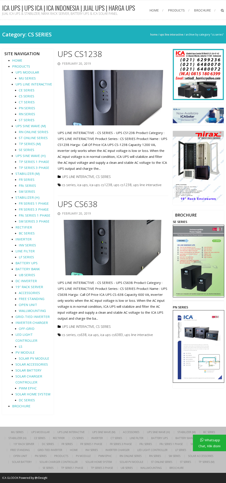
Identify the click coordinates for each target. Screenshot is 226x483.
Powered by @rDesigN (33, 478)
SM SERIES (27, 191)
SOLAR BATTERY (28, 370)
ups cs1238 (123, 185)
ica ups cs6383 (111, 334)
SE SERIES (26, 149)
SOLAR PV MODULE (34, 358)
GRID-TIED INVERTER (32, 316)
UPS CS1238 (80, 54)
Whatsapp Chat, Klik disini (209, 443)
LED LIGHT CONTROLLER (152, 450)
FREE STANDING (31, 298)
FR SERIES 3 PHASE (34, 209)
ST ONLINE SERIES (33, 138)
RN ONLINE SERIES (33, 132)
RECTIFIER (23, 227)
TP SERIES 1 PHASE (34, 161)
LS (20, 346)
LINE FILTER (25, 251)
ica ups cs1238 (100, 185)
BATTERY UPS (26, 263)
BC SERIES (27, 233)
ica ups (82, 185)
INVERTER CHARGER (31, 322)
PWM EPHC (28, 388)
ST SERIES (26, 120)
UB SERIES (27, 275)
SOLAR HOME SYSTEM (32, 394)
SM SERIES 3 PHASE (34, 221)
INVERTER (23, 239)
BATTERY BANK (27, 269)
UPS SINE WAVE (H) (30, 155)
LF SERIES (26, 257)
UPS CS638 (78, 204)
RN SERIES (27, 114)
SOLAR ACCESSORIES (31, 364)
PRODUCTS (176, 10)
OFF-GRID (26, 328)
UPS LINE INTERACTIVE (171, 34)
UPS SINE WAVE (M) (30, 126)
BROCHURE (202, 10)
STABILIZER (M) (27, 173)
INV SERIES (27, 245)
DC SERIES (27, 400)
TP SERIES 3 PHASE (34, 167)
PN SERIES (27, 108)
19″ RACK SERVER (29, 287)
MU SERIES (27, 78)
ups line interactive (147, 185)
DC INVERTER (26, 281)
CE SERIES (26, 90)
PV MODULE (25, 352)
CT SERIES (27, 102)
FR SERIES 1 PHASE (34, 203)
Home (154, 34)
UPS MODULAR (27, 72)
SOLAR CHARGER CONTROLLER (59, 462)
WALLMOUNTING (32, 310)
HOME (154, 10)
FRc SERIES (27, 185)
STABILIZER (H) (27, 197)
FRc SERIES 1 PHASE (34, 215)
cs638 (82, 334)
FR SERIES (26, 179)
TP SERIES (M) (30, 144)
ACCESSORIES (29, 293)
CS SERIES (103, 176)
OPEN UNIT (28, 304)
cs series (69, 185)
